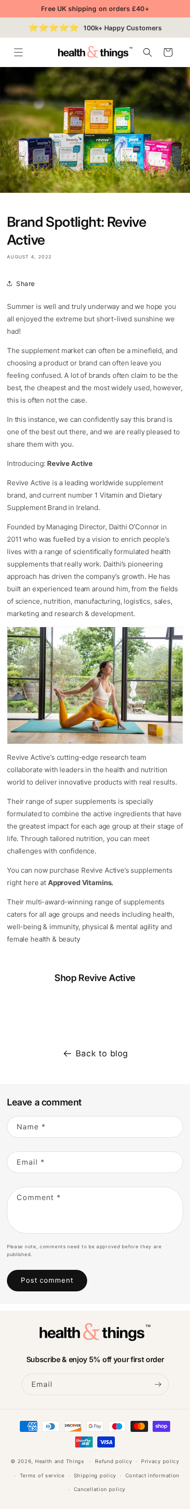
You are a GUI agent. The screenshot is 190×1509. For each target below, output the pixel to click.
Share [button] (25, 283)
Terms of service (42, 1475)
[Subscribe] (158, 1384)
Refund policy (113, 1461)
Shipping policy (95, 1475)
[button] (18, 52)
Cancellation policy (99, 1489)
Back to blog (102, 1053)
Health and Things (59, 1461)
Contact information (152, 1475)
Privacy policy (160, 1461)
